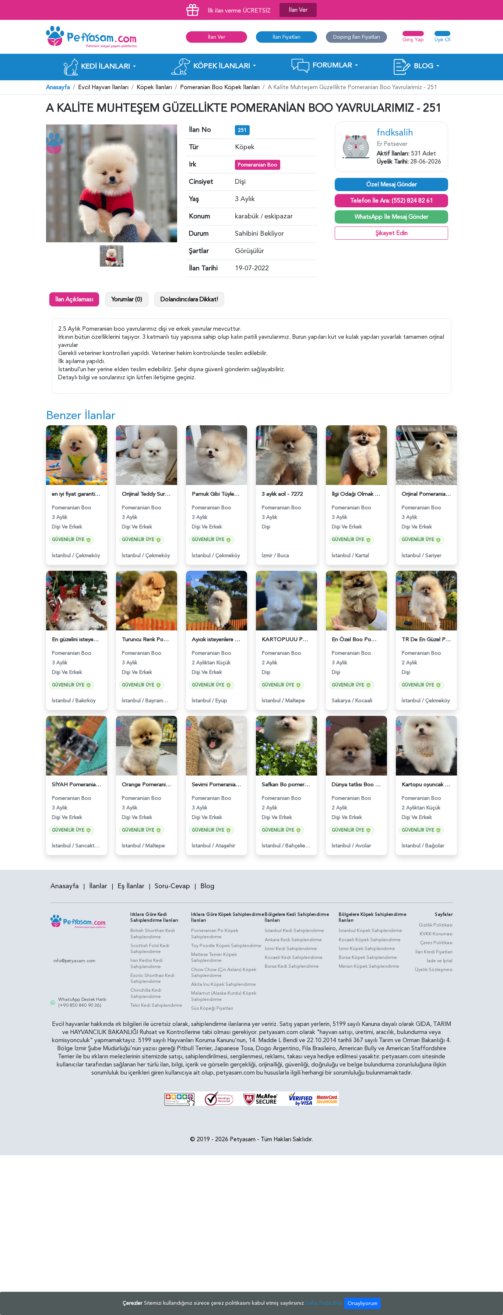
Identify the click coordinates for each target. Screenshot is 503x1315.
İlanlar (98, 886)
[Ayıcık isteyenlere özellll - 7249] (216, 600)
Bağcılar (434, 845)
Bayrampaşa (160, 700)
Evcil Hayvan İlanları (103, 87)
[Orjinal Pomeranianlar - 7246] (426, 455)
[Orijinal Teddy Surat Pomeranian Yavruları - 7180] (146, 455)
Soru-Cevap (172, 886)
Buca (283, 555)
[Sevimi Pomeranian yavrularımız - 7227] (216, 745)
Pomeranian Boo (257, 164)
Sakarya (341, 700)
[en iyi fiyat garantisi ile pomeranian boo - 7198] (76, 455)
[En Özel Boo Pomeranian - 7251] (356, 600)
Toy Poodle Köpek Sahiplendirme (226, 946)
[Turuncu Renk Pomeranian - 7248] (146, 600)
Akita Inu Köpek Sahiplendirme (223, 984)
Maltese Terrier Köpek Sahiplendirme (214, 958)
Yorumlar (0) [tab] (127, 299)
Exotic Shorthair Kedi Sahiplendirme (152, 979)
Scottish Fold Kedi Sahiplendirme (149, 949)
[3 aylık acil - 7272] (286, 455)
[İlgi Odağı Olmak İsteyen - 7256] (356, 455)
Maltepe (295, 700)
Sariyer (433, 555)
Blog (207, 886)
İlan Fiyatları (286, 37)
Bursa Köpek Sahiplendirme (368, 957)
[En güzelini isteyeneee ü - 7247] (76, 600)
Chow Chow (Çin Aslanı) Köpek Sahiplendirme (223, 973)
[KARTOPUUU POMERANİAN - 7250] (286, 600)
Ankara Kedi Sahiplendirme (293, 940)
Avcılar (363, 845)
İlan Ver (298, 10)
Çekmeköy (87, 555)
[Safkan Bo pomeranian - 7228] (286, 745)
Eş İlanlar (130, 886)
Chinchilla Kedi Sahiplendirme (145, 993)
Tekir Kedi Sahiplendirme (156, 1005)
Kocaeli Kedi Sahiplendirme (294, 957)
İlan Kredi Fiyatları (434, 952)
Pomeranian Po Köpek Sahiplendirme (214, 934)
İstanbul (61, 555)
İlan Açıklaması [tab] (74, 299)
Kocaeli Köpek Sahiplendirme (370, 940)
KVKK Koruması (436, 934)
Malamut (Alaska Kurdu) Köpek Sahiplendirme (223, 996)
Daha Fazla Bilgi (324, 1303)
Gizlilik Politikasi (436, 925)
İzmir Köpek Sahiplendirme (367, 949)
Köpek (244, 147)
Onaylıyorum (362, 1303)
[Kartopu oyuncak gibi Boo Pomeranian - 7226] (426, 745)
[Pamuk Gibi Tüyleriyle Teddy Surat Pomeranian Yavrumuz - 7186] (216, 455)
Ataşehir (225, 845)
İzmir (267, 555)
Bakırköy (85, 700)
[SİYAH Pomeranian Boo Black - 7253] (76, 745)
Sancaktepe (89, 845)
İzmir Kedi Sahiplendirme (291, 949)
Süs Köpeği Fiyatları (212, 1008)
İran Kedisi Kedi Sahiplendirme (146, 963)
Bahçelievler (299, 845)
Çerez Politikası (436, 943)
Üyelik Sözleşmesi (434, 970)
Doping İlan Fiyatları (356, 37)
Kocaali (363, 700)
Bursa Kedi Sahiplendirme (292, 966)
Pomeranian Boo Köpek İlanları (220, 87)
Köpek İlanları (154, 87)
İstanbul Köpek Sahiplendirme (370, 930)
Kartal (362, 555)
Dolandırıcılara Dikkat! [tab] (189, 299)
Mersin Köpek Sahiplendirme (369, 966)
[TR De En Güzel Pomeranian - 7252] (426, 600)
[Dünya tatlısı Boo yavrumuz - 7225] (356, 745)
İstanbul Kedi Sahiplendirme (294, 930)
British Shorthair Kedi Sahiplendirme (152, 934)
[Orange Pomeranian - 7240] (146, 745)
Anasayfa (58, 87)
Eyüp (221, 700)
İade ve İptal (440, 961)
